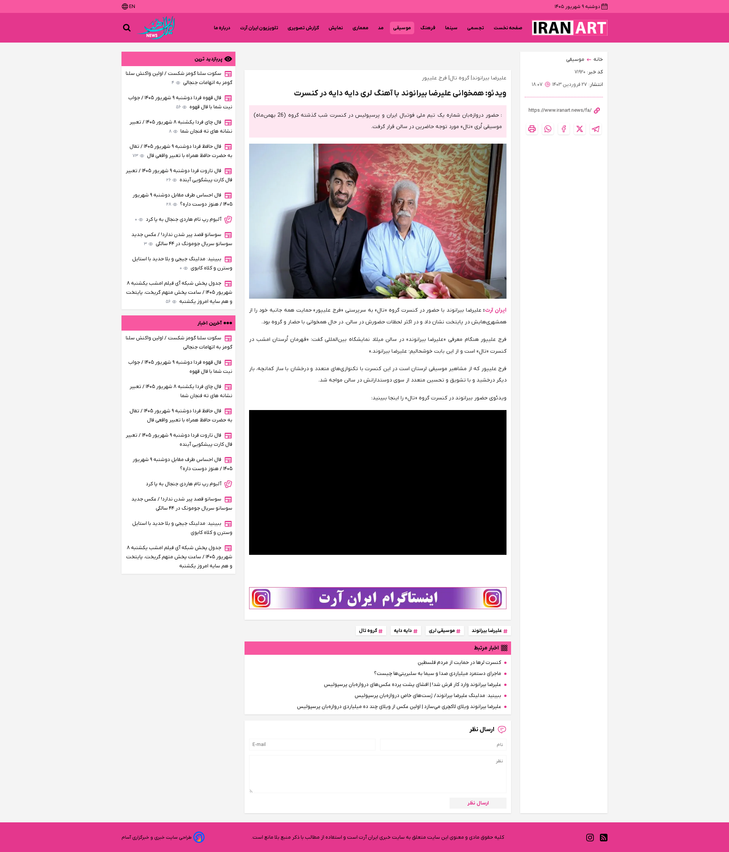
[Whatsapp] (548, 129)
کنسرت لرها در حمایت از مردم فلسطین (459, 662)
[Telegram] (595, 129)
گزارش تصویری (303, 28)
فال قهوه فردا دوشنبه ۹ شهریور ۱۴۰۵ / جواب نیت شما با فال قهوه (180, 102)
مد (381, 28)
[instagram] (590, 837)
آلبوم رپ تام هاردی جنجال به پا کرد (178, 219)
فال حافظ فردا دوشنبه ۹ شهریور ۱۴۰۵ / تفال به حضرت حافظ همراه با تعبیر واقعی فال (180, 151)
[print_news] (532, 129)
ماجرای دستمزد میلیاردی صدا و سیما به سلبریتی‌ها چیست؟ (437, 673)
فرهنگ (428, 28)
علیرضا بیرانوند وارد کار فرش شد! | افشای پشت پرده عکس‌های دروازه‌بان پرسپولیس (412, 684)
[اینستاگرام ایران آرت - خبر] (378, 598)
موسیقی (402, 28)
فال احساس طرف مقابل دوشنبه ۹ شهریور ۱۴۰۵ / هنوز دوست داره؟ (182, 199)
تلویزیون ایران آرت (259, 28)
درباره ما (222, 28)
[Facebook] (564, 129)
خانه (598, 59)
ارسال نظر (478, 803)
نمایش (335, 28)
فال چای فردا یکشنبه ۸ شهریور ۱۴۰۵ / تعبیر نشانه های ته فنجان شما (180, 127)
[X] (579, 129)
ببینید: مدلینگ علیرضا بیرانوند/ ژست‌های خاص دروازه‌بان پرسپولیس (428, 695)
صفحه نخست (508, 28)
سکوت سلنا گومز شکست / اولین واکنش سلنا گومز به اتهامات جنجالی (179, 78)
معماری (360, 28)
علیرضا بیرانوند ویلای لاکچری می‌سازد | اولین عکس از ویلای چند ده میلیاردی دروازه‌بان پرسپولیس (399, 706)
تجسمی (475, 28)
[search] (127, 28)
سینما (451, 28)
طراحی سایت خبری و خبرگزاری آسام (157, 837)
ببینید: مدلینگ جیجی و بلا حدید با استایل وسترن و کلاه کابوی (182, 263)
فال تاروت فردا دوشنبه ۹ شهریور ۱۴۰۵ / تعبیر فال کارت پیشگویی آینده (179, 175)
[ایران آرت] (570, 28)
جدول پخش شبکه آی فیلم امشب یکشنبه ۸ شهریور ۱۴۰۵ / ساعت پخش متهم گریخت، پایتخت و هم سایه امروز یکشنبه (179, 292)
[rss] (604, 837)
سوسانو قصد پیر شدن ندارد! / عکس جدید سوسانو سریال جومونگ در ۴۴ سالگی (181, 239)
